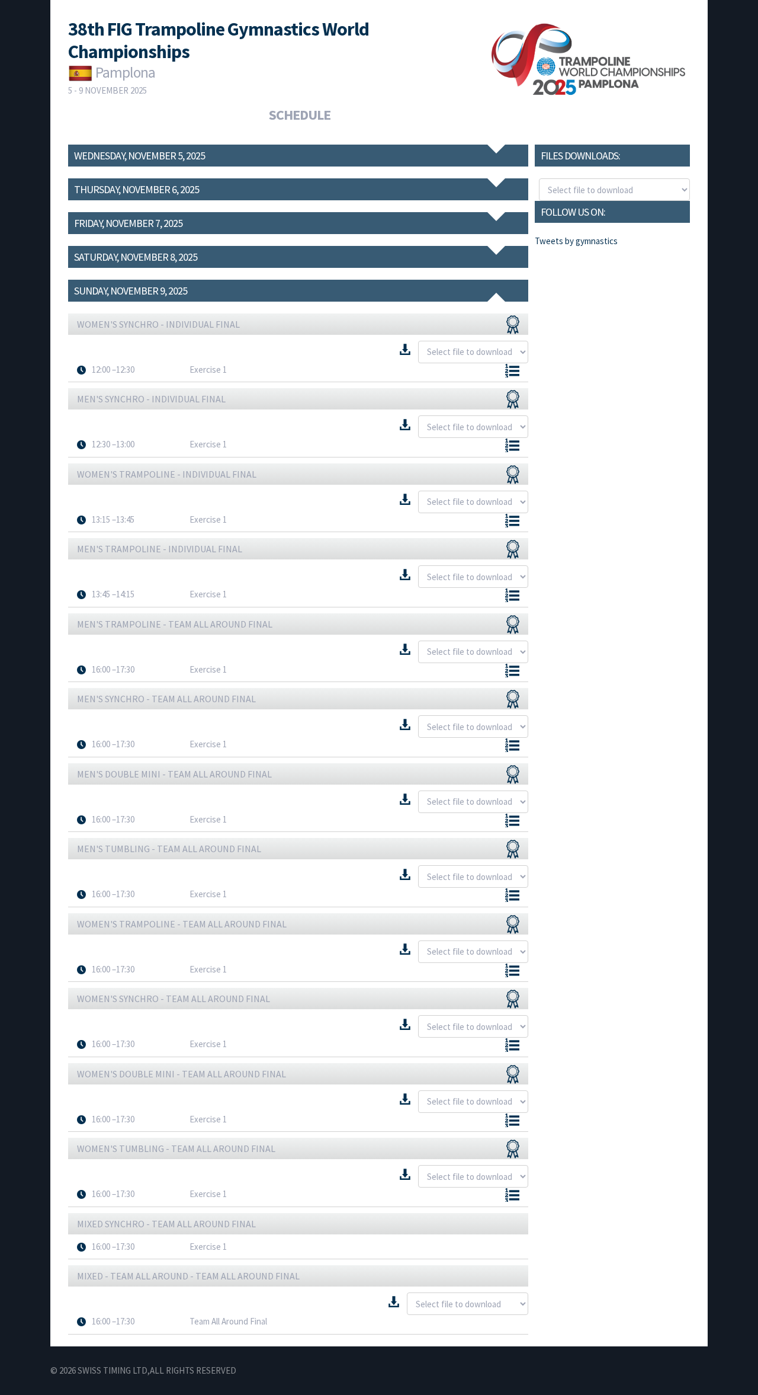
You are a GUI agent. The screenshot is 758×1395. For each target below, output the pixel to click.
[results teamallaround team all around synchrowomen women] (512, 999)
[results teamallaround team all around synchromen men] (512, 699)
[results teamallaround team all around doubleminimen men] (512, 774)
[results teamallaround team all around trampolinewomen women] (512, 924)
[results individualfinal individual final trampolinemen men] (512, 549)
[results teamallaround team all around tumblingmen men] (512, 849)
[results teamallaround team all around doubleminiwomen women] (512, 1074)
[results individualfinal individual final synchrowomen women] (512, 324)
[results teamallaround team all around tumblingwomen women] (512, 1149)
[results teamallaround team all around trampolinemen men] (512, 624)
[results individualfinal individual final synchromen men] (512, 399)
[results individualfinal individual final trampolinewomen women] (512, 474)
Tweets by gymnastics (576, 241)
